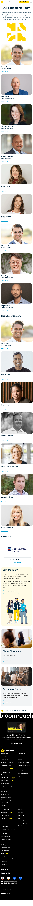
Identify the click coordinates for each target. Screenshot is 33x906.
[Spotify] (8, 873)
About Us (8, 710)
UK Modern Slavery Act (6, 889)
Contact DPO (11, 887)
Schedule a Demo (24, 1)
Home (2, 710)
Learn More (16, 562)
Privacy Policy (4, 887)
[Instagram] (4, 873)
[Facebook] (2, 873)
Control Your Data (19, 887)
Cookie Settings (27, 887)
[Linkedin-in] (6, 873)
